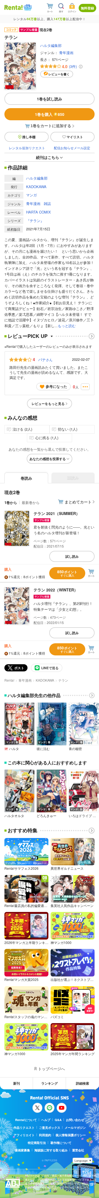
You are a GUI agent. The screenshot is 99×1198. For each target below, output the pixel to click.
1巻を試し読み (49, 99)
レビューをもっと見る (48, 403)
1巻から (10, 502)
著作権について (61, 1143)
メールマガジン (75, 1127)
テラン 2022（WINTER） (56, 590)
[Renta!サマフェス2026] (27, 7)
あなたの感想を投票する (47, 458)
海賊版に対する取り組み (51, 1150)
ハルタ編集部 (51, 45)
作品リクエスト (24, 1127)
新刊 (16, 1083)
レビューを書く (59, 74)
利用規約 (45, 1135)
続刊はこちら (47, 157)
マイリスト (75, 136)
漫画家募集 (22, 1150)
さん (45, 359)
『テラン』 (35, 220)
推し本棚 (28, 136)
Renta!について (26, 1120)
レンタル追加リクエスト (27, 147)
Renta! (9, 680)
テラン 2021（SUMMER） (57, 513)
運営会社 (78, 1150)
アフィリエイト (24, 1135)
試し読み (72, 556)
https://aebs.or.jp (34, 1191)
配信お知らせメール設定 (72, 147)
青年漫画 (66, 52)
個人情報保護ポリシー (71, 1135)
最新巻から (31, 502)
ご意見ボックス (49, 1127)
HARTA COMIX (38, 212)
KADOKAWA (36, 186)
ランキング (49, 1083)
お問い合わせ (75, 1120)
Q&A (58, 1120)
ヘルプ (45, 1120)
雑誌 (47, 203)
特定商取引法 (37, 1143)
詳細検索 (82, 1083)
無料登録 (87, 8)
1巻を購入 (49, 114)
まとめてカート (78, 502)
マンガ (31, 195)
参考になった (56, 386)
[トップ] (13, 7)
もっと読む (67, 325)
